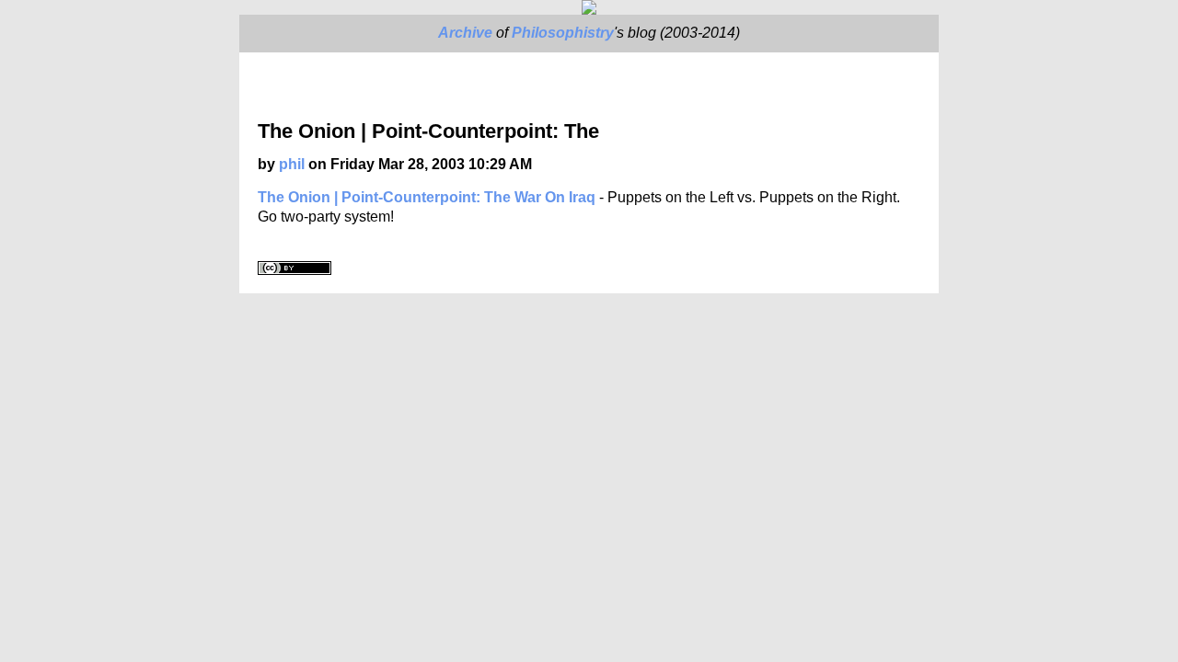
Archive (465, 32)
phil (292, 164)
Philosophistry (563, 32)
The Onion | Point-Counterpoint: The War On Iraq (426, 197)
